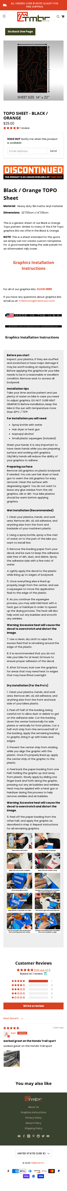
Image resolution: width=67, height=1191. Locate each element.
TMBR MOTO (37, 1162)
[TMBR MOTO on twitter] (43, 1136)
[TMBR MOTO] (33, 16)
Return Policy (33, 1123)
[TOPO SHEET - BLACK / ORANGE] (33, 71)
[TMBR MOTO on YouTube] (47, 1136)
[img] (11, 1028)
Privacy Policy (33, 1117)
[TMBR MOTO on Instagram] (28, 1136)
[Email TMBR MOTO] (19, 1136)
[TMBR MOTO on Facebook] (23, 1136)
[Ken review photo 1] (11, 1058)
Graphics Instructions (33, 1112)
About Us (33, 1107)
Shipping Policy (33, 1128)
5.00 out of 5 (42, 970)
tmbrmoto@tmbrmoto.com (37, 301)
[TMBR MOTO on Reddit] (38, 1136)
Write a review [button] (33, 1006)
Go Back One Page (20, 31)
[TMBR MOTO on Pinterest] (33, 1136)
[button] (11, 128)
